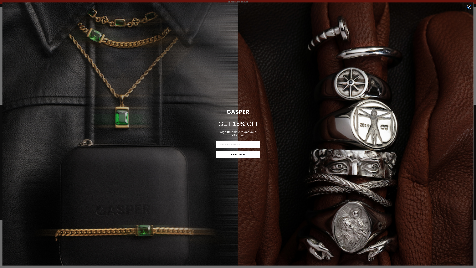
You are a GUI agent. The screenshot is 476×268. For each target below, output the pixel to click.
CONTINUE (238, 154)
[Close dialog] (469, 7)
